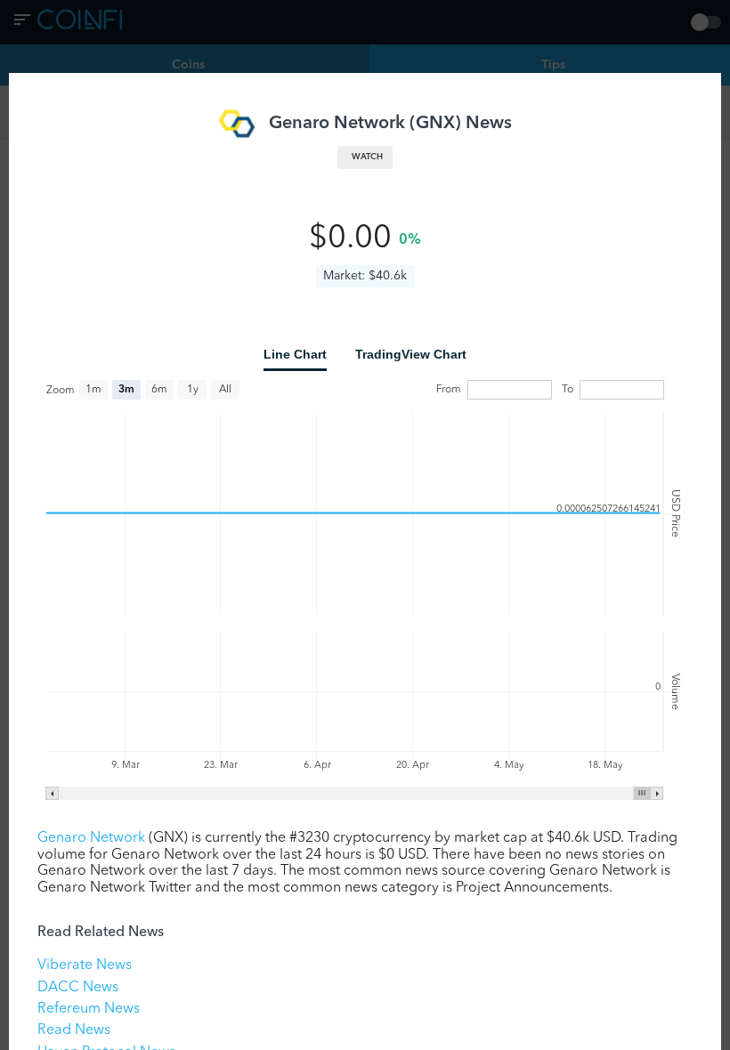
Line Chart (295, 354)
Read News (73, 1030)
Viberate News (84, 965)
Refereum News (88, 1009)
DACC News (77, 988)
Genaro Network (91, 838)
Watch (367, 157)
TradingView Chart (410, 354)
